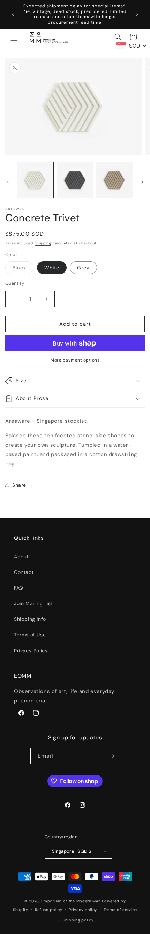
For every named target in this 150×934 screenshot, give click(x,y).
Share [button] (19, 485)
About (21, 556)
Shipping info (30, 619)
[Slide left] (7, 182)
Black (23, 269)
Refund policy (48, 909)
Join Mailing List (33, 603)
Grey (83, 268)
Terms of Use (30, 635)
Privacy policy (83, 909)
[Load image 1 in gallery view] (35, 180)
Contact (23, 572)
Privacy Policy (31, 651)
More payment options (75, 360)
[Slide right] (142, 182)
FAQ (18, 588)
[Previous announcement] (13, 14)
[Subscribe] (112, 756)
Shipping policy (78, 920)
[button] (14, 38)
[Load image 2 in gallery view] (75, 180)
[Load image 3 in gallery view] (114, 180)
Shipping (43, 243)
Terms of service (120, 909)
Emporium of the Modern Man (70, 901)
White (51, 268)
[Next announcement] (137, 14)
